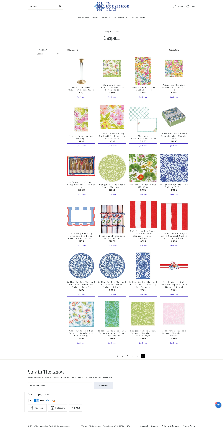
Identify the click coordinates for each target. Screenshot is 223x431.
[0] (218, 405)
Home (106, 32)
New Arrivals (83, 17)
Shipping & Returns (170, 426)
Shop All (144, 426)
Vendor (43, 49)
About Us (106, 17)
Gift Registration (138, 17)
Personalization (120, 17)
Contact (154, 426)
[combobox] (45, 6)
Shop (94, 17)
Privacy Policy (189, 426)
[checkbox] (48, 54)
